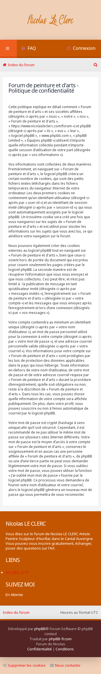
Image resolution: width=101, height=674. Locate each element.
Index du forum (16, 612)
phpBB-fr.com (60, 638)
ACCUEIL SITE (17, 572)
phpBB (39, 628)
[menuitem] (28, 49)
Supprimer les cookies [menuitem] (27, 665)
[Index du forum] (51, 20)
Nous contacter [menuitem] (68, 665)
